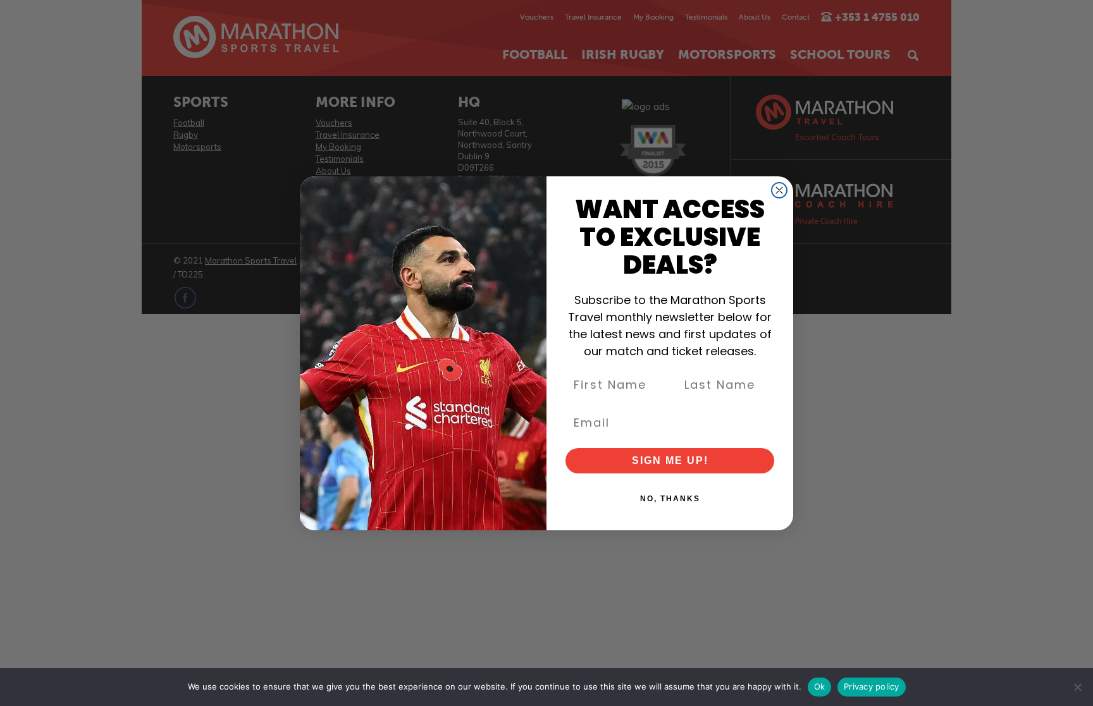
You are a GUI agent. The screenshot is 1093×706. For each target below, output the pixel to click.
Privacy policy (871, 686)
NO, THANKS (670, 498)
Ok (819, 686)
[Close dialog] (779, 190)
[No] (1077, 687)
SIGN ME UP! (670, 460)
